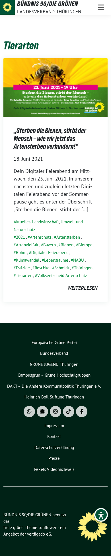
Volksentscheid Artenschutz (62, 275)
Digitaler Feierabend (50, 252)
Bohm (21, 252)
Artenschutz (41, 237)
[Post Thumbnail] (55, 87)
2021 (20, 237)
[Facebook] (81, 411)
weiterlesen (82, 288)
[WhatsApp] (29, 411)
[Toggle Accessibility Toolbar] (101, 515)
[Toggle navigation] (101, 7)
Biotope (85, 244)
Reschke (42, 267)
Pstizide (23, 267)
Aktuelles (22, 222)
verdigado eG (39, 534)
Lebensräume (56, 260)
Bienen (67, 244)
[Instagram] (55, 411)
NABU (78, 260)
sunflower (47, 527)
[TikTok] (68, 411)
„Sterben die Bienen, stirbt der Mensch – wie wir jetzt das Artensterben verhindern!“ (50, 138)
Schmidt (61, 267)
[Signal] (42, 411)
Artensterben (68, 237)
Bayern (49, 244)
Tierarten (24, 275)
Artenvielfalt (27, 244)
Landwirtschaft (45, 222)
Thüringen (83, 267)
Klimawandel (27, 260)
